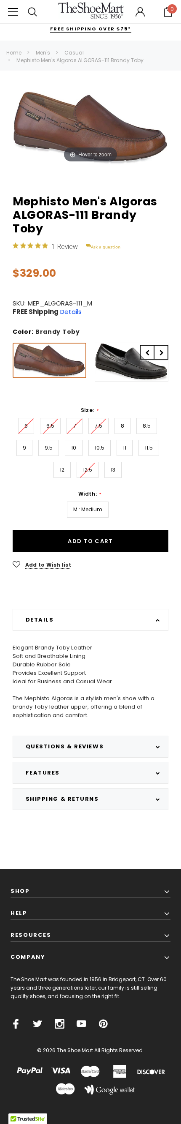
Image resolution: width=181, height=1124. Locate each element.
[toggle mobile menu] (13, 11)
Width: (89, 494)
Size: (89, 410)
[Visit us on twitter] (37, 1024)
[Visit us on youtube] (81, 1024)
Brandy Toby (57, 331)
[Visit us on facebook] (16, 1024)
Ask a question (105, 247)
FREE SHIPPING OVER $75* (90, 28)
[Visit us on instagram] (59, 1024)
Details (71, 311)
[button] (168, 12)
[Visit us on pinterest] (103, 1024)
